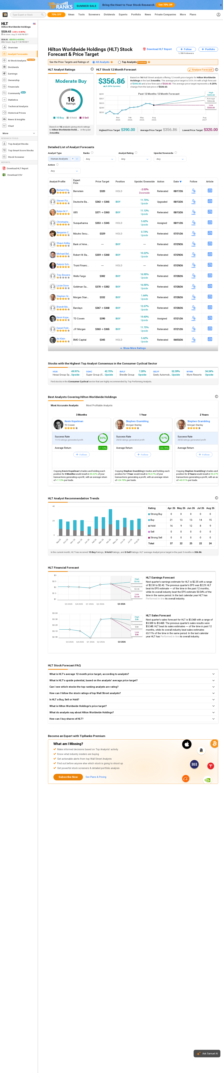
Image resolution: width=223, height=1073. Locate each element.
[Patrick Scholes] (53, 265)
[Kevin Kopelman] (53, 318)
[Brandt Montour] (53, 308)
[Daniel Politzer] (53, 329)
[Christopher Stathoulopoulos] (53, 223)
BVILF (122, 371)
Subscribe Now (68, 777)
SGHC (89, 371)
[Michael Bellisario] (53, 255)
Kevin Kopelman (74, 421)
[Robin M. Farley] (53, 212)
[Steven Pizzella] (53, 202)
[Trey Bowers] (53, 276)
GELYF (156, 371)
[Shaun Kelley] (53, 244)
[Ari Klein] (53, 340)
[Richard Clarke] (53, 191)
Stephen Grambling (137, 421)
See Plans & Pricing (96, 776)
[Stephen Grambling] (53, 297)
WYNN (190, 371)
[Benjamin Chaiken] (53, 233)
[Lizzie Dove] (53, 286)
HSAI (55, 371)
